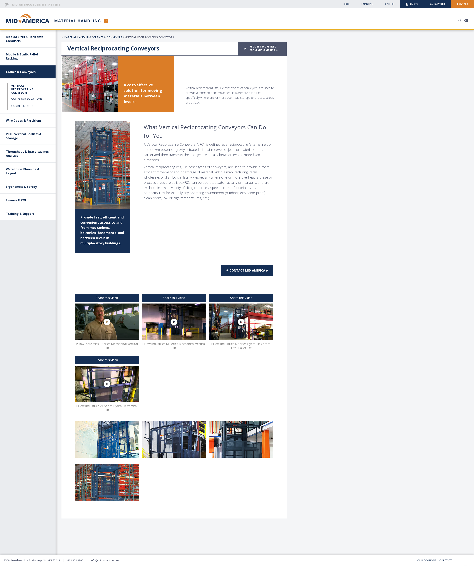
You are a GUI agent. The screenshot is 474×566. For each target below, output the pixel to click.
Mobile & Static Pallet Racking (22, 56)
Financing (367, 4)
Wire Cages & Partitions (23, 120)
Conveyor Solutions (26, 98)
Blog (346, 4)
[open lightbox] (107, 439)
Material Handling (77, 37)
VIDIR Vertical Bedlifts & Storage (23, 136)
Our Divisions (426, 560)
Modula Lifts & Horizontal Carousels (25, 39)
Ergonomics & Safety (21, 187)
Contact (445, 560)
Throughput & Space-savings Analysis (27, 154)
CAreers (389, 4)
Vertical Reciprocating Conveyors (22, 89)
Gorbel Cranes (22, 106)
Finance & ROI (16, 200)
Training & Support (20, 214)
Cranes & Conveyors (21, 72)
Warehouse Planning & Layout (22, 171)
